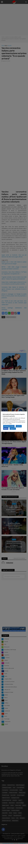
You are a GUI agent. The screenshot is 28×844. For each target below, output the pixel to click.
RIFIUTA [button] (5, 428)
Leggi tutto (12, 428)
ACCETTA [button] (19, 426)
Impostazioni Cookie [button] (9, 426)
